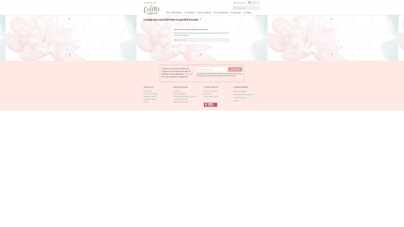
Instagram (210, 105)
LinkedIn (215, 105)
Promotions (148, 91)
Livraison (177, 91)
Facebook (206, 105)
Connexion (208, 94)
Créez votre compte (211, 96)
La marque (235, 12)
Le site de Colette (150, 99)
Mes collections (174, 12)
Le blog (247, 12)
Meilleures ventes (150, 96)
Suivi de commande (210, 91)
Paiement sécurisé (180, 99)
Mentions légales (180, 94)
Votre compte (211, 87)
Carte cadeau (204, 12)
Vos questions (221, 12)
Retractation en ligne (181, 102)
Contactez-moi (150, 2)
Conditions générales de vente (185, 96)
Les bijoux (190, 12)
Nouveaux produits (150, 94)
